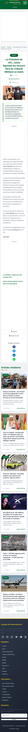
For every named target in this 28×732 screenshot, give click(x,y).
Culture (4, 657)
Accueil (3, 47)
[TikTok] (25, 637)
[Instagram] (7, 637)
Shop (3, 668)
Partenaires (5, 700)
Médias (4, 663)
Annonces (4, 674)
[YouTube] (21, 637)
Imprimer (15, 331)
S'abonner (14, 719)
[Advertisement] (14, 26)
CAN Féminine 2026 (7, 651)
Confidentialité (6, 694)
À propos (4, 692)
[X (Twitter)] (16, 637)
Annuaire (4, 671)
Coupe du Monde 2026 (8, 654)
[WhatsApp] (12, 637)
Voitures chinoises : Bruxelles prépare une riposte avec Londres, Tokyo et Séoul (13, 476)
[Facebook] (2, 637)
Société (9, 47)
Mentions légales (6, 697)
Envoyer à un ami (15, 335)
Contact (4, 689)
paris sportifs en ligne (8, 683)
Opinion (4, 660)
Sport (3, 649)
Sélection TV (5, 665)
